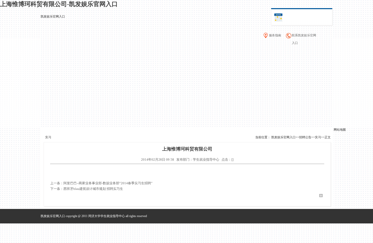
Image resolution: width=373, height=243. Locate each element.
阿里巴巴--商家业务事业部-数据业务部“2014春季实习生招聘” (107, 183)
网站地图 (340, 129)
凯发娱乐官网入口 (53, 16)
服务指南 (275, 35)
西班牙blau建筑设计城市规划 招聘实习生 (93, 189)
